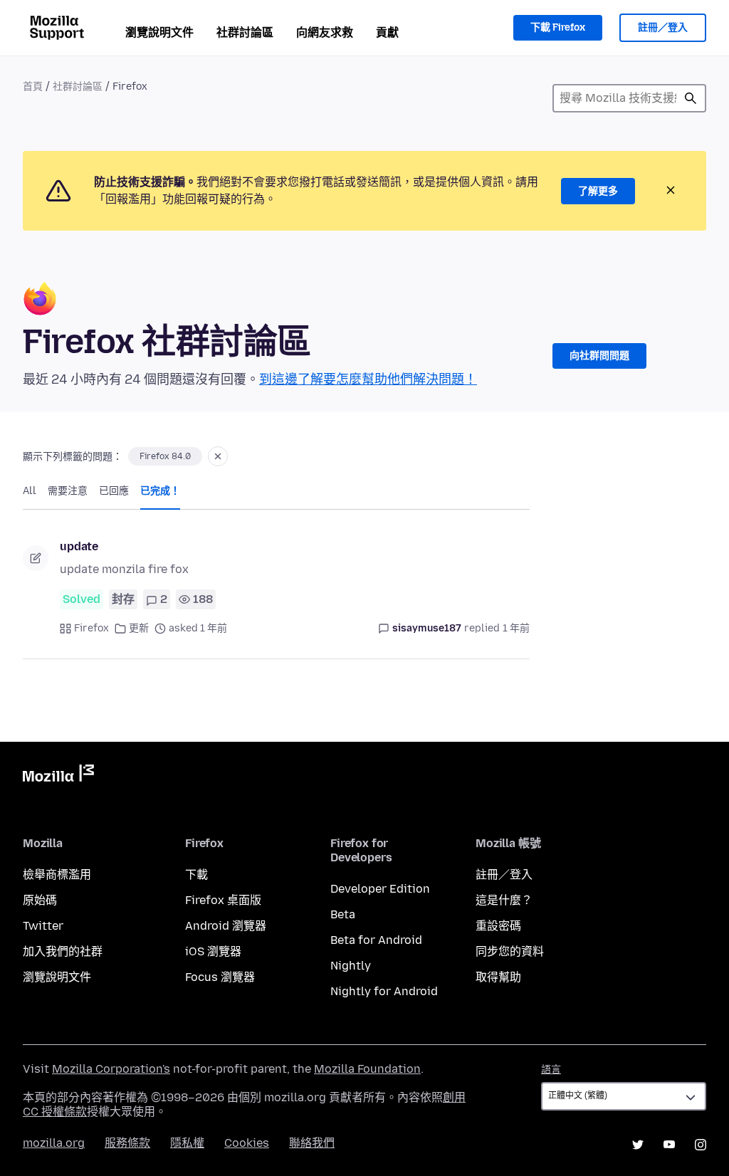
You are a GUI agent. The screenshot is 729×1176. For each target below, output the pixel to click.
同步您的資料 (510, 951)
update (79, 546)
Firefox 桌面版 (223, 900)
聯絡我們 (312, 1143)
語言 (551, 1070)
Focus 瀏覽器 (220, 977)
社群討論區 (244, 32)
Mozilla (58, 776)
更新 (139, 628)
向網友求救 (324, 32)
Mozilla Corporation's (111, 1069)
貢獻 (387, 32)
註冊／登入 (663, 27)
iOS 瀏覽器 (213, 951)
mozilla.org (54, 1143)
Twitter (43, 926)
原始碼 (40, 900)
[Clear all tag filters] (218, 456)
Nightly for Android (384, 991)
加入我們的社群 (63, 951)
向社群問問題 (599, 356)
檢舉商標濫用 (57, 874)
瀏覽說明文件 (159, 32)
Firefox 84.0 (165, 456)
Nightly (350, 965)
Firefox (91, 628)
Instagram (700, 1144)
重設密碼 (498, 926)
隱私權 (187, 1143)
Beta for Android (376, 940)
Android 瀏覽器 (225, 926)
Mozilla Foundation (367, 1069)
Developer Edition (380, 889)
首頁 (33, 86)
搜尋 (690, 98)
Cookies (246, 1143)
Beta (342, 914)
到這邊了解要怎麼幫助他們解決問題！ (368, 379)
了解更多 (598, 191)
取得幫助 (498, 977)
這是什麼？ (504, 900)
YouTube (669, 1144)
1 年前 (516, 628)
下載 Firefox (557, 27)
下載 (196, 874)
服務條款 (127, 1143)
